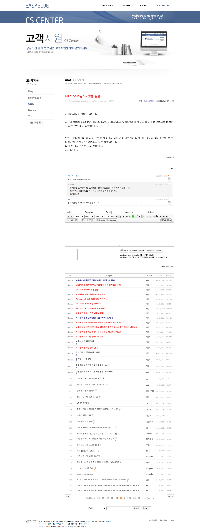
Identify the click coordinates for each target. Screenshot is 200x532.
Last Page (147, 498)
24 (117, 498)
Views (168, 276)
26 (125, 498)
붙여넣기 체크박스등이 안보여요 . (91, 384)
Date (160, 276)
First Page (90, 498)
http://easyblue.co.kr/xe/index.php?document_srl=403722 (89, 101)
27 (130, 498)
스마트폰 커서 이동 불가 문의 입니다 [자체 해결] (97, 433)
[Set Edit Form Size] (119, 245)
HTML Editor (166, 220)
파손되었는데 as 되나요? (87, 456)
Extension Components (107, 220)
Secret (152, 212)
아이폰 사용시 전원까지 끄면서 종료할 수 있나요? (97, 409)
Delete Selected (137, 251)
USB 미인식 (82, 403)
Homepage (128, 212)
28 (134, 498)
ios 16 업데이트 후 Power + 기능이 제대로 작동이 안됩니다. (102, 479)
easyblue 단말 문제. (85, 468)
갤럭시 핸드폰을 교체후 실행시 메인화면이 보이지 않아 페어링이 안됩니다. (108, 485)
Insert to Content (154, 251)
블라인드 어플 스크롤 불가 (88, 445)
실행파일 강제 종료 (85, 421)
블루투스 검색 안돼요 (86, 391)
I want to (168, 157)
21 (103, 498)
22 (108, 498)
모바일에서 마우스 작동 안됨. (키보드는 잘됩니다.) (98, 462)
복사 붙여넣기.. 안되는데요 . (88, 451)
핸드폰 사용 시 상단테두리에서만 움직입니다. (96, 427)
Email (108, 212)
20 (99, 498)
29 (139, 498)
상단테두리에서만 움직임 (87, 397)
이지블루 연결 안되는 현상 (88, 378)
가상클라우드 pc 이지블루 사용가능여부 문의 (96, 438)
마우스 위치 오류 (84, 415)
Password (89, 212)
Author (69, 212)
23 (112, 498)
